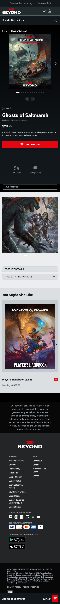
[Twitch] (27, 517)
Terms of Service (35, 422)
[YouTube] (38, 517)
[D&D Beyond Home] (11, 11)
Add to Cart (33, 144)
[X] (33, 517)
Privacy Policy (14, 587)
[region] (30, 61)
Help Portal (13, 473)
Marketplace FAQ (16, 461)
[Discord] (10, 517)
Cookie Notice (15, 507)
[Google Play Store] (17, 540)
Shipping (12, 465)
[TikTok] (44, 517)
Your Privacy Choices (18, 492)
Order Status (14, 496)
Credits (36, 476)
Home (4, 31)
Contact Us (37, 461)
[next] (55, 63)
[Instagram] (16, 517)
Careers (36, 465)
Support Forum (15, 477)
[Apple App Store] (17, 547)
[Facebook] (21, 517)
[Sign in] (49, 10)
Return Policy (14, 469)
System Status (15, 481)
